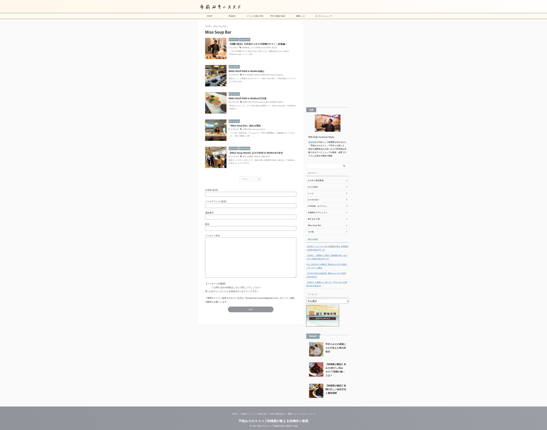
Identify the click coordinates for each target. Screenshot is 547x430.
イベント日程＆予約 (255, 16)
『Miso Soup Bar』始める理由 (245, 125)
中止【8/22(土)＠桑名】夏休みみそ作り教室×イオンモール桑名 (326, 266)
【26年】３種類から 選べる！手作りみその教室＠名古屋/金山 (326, 284)
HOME (209, 16)
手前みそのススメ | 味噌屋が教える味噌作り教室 (273, 421)
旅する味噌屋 (248, 75)
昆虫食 (274, 47)
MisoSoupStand (277, 75)
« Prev (244, 179)
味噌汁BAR (265, 75)
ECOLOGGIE (266, 47)
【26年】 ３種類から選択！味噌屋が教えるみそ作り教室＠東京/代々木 (326, 257)
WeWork (257, 75)
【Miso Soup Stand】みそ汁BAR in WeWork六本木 (256, 152)
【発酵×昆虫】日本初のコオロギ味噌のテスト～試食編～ (258, 43)
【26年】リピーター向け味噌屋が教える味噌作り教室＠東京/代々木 (327, 248)
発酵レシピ (300, 16)
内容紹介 (232, 16)
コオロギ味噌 (255, 47)
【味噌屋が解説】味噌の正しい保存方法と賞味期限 (335, 389)
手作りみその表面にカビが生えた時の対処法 (335, 348)
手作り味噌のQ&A (277, 16)
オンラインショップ (323, 16)
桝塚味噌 (245, 47)
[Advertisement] (327, 63)
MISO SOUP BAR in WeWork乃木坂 (248, 98)
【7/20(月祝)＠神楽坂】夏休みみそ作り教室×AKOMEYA (326, 275)
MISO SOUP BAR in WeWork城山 (246, 71)
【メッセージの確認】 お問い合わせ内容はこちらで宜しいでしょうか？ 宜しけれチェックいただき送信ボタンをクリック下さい (233, 287)
